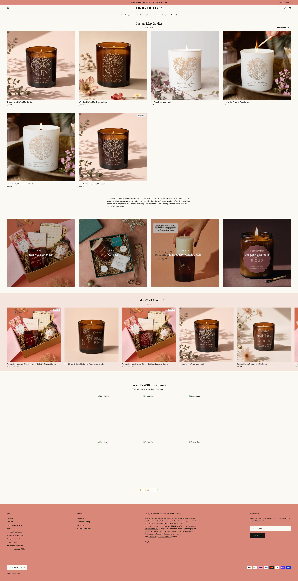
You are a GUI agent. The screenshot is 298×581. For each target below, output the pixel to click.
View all (149, 304)
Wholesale (81, 525)
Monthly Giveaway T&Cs (16, 549)
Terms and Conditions (15, 546)
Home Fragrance (127, 15)
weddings (164, 526)
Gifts (147, 15)
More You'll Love (149, 300)
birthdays (174, 526)
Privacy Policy (12, 542)
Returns (10, 522)
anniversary (154, 526)
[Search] (8, 8)
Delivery (10, 518)
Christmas (152, 537)
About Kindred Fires (14, 525)
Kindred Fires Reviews (15, 532)
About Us (174, 15)
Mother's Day (153, 529)
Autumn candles (164, 537)
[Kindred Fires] (149, 8)
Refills (139, 15)
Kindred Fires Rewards (15, 535)
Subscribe (257, 535)
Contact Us (81, 518)
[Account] (284, 8)
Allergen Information (14, 539)
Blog (8, 528)
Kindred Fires (16, 573)
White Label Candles (84, 528)
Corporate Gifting (160, 15)
